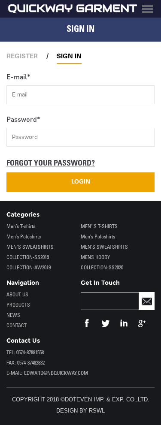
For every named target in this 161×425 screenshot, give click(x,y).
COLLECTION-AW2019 (28, 267)
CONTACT (16, 325)
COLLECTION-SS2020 (102, 267)
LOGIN (80, 182)
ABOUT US (17, 294)
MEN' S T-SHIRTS (99, 226)
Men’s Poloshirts (23, 237)
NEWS (13, 315)
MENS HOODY (95, 257)
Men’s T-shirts (20, 226)
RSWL (97, 410)
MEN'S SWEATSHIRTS (30, 247)
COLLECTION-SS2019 (27, 257)
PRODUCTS (18, 305)
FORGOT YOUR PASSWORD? (50, 163)
